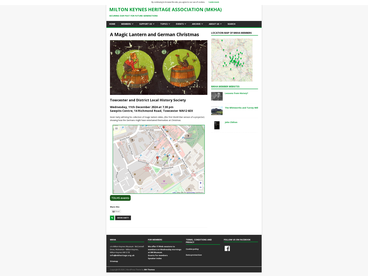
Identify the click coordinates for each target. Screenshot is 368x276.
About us (214, 24)
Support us (145, 24)
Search (231, 24)
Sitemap (114, 261)
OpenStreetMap (191, 192)
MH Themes (149, 269)
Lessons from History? (236, 93)
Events (180, 24)
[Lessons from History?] (217, 99)
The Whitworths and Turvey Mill (241, 107)
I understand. (214, 2)
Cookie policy (192, 249)
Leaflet (174, 192)
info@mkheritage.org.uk (122, 255)
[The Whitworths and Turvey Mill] (217, 113)
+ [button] (201, 183)
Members (126, 24)
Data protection (194, 255)
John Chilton (231, 122)
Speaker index (155, 258)
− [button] (201, 187)
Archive (196, 24)
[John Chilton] (217, 128)
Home (112, 24)
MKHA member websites (225, 86)
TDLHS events (120, 198)
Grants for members (158, 255)
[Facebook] (227, 248)
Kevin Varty (123, 218)
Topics (164, 24)
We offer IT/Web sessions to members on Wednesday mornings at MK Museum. (164, 249)
